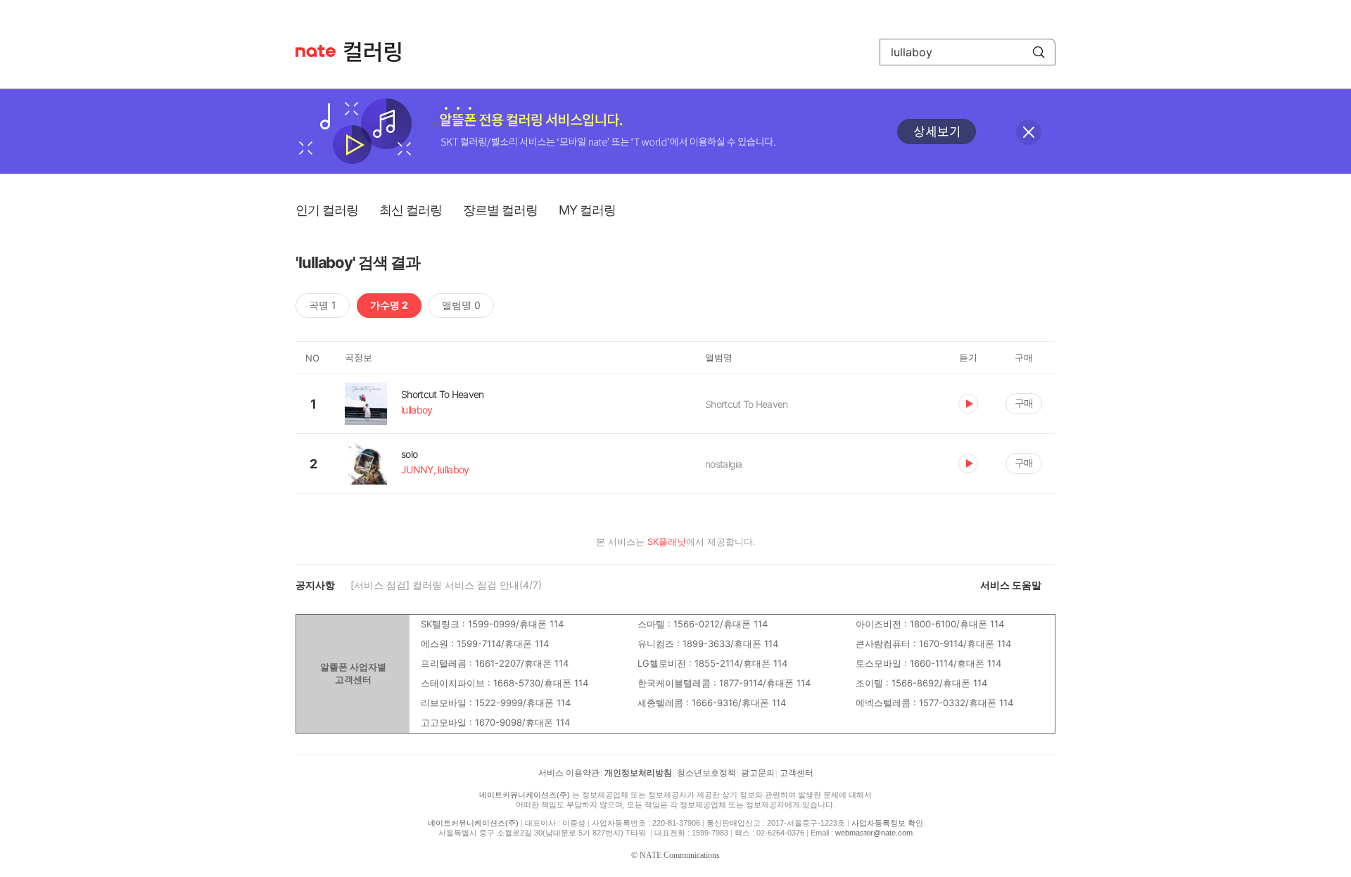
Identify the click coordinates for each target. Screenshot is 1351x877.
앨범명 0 (461, 305)
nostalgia (723, 464)
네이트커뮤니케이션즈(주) (524, 794)
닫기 (1028, 132)
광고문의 (758, 773)
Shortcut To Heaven (746, 404)
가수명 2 (389, 305)
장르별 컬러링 (500, 210)
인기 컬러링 (327, 210)
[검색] (1038, 52)
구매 (1024, 403)
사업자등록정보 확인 (887, 823)
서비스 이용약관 (569, 773)
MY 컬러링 (587, 210)
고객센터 (796, 773)
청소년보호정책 (706, 773)
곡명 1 (322, 305)
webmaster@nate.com (874, 832)
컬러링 (379, 52)
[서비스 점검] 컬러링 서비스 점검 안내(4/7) (446, 585)
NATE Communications (680, 855)
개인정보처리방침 (638, 773)
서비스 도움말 (1010, 585)
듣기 (968, 404)
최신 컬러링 (410, 210)
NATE (316, 51)
